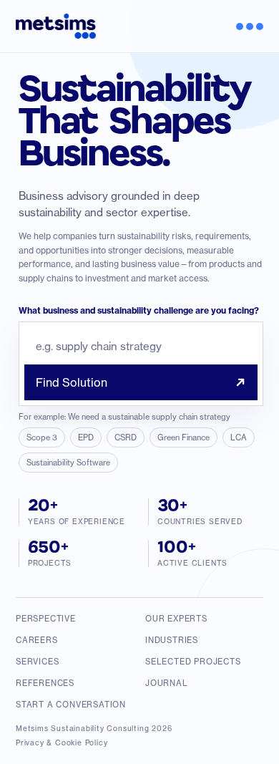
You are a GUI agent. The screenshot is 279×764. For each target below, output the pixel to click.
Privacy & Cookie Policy (61, 742)
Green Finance (183, 437)
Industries (171, 640)
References (45, 683)
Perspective (46, 619)
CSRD (125, 437)
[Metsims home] (56, 26)
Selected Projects (193, 662)
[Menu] (244, 26)
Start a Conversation (71, 705)
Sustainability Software (68, 463)
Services (37, 662)
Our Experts (176, 619)
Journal (166, 683)
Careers (37, 640)
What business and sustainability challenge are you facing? (139, 310)
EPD (86, 437)
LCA (238, 437)
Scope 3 (41, 437)
